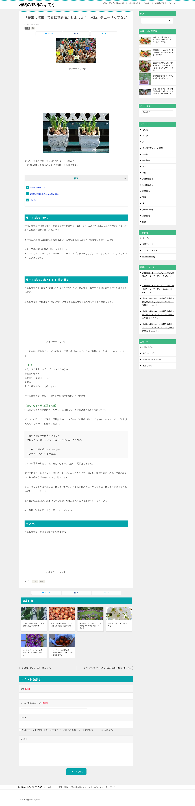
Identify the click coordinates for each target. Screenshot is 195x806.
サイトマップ (147, 353)
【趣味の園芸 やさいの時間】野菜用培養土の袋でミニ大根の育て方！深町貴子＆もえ (163, 91)
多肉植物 (146, 160)
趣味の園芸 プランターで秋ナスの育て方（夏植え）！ (163, 77)
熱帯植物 (146, 191)
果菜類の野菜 (147, 179)
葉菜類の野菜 (147, 210)
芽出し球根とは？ (38, 187)
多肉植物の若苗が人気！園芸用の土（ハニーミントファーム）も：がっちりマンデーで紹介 (163, 66)
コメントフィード (149, 250)
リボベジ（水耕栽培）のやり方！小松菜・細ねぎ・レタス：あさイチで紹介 (163, 39)
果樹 (144, 173)
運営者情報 (147, 366)
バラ (144, 142)
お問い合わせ (147, 347)
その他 (145, 130)
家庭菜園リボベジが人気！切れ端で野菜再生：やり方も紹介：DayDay (163, 52)
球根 (27, 28)
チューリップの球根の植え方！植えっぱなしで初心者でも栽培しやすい (61, 652)
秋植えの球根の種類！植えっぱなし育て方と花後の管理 (61, 624)
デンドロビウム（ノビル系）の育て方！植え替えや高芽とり (33, 652)
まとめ (33, 200)
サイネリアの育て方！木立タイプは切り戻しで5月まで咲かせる (107, 668)
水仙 (34, 582)
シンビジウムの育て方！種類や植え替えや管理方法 (33, 624)
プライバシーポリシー (151, 359)
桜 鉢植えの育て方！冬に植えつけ (119, 624)
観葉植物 (146, 216)
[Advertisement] (76, 89)
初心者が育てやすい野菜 (152, 148)
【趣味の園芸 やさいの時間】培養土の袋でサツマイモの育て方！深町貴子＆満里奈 (158, 301)
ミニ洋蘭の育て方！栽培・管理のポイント (37, 668)
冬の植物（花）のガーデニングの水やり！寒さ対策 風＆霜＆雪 (90, 625)
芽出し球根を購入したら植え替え (44, 194)
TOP (31, 787)
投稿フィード (147, 244)
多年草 (145, 154)
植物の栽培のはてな (37, 4)
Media (145, 292)
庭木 (144, 166)
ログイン (146, 238)
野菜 (144, 222)
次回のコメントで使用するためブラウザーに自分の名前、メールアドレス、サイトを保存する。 (68, 730)
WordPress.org (148, 256)
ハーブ (145, 136)
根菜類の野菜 (147, 185)
